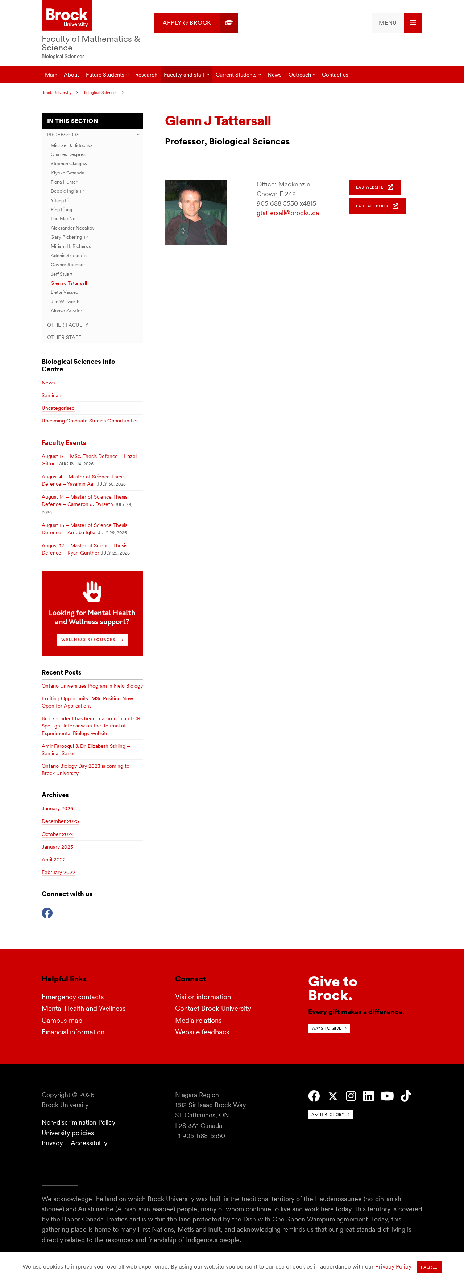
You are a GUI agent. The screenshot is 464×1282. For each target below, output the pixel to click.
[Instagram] (351, 1096)
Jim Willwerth (65, 301)
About (71, 74)
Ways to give (326, 1028)
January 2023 (57, 847)
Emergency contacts (73, 997)
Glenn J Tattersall (69, 283)
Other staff (64, 337)
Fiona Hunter (64, 182)
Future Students (105, 74)
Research (146, 74)
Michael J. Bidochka (72, 145)
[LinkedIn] (368, 1096)
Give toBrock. (332, 988)
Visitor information (203, 997)
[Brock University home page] (67, 16)
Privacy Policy (393, 1266)
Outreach (300, 74)
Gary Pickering (66, 237)
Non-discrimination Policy (78, 1122)
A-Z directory (327, 1114)
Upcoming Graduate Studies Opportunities (90, 420)
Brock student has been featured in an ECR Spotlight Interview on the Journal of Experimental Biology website (91, 725)
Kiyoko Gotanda (67, 173)
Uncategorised (58, 408)
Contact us (335, 74)
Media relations (198, 1020)
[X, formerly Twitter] (333, 1096)
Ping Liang (61, 209)
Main (51, 74)
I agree (429, 1267)
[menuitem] (196, 23)
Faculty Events (64, 442)
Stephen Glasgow (69, 163)
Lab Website (370, 187)
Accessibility (89, 1143)
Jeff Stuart (61, 274)
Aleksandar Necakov (73, 228)
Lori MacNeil (64, 218)
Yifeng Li (60, 200)
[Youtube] (387, 1096)
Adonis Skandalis (69, 255)
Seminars (52, 395)
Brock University (57, 92)
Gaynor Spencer (68, 264)
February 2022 (58, 872)
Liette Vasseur (65, 292)
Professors (63, 134)
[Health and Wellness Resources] (92, 653)
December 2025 (60, 821)
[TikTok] (406, 1096)
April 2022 (54, 859)
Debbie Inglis (64, 191)
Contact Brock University (213, 1008)
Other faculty (67, 325)
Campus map (62, 1020)
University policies (68, 1133)
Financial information (73, 1032)
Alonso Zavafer (66, 310)
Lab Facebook (372, 206)
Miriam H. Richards (71, 246)
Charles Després (68, 154)
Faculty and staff (184, 74)
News (275, 74)
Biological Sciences (63, 56)
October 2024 (58, 834)
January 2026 (57, 808)
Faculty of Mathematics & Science (91, 43)
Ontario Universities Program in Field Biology (92, 686)
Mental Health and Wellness (84, 1008)
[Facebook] (47, 912)
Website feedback (202, 1032)
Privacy (52, 1143)
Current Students (236, 74)
